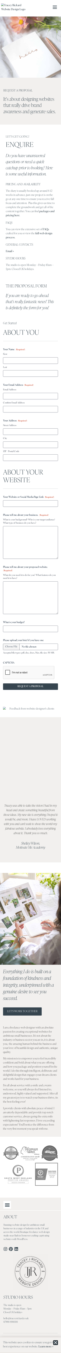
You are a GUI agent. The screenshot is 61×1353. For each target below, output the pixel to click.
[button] (7, 1205)
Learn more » (45, 1346)
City (5, 438)
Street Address (9, 425)
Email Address (9, 390)
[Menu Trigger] (55, 7)
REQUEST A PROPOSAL (30, 686)
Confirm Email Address (14, 403)
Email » (10, 251)
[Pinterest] (11, 1249)
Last (5, 367)
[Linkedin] (16, 1249)
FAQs (46, 229)
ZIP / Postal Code (11, 451)
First (5, 354)
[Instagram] (5, 1249)
